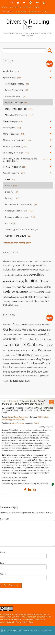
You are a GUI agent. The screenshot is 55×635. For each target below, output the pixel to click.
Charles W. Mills (42, 324)
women (16, 305)
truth (5, 305)
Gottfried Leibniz (38, 339)
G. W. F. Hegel (24, 339)
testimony (16, 420)
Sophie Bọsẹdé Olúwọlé (14, 371)
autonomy (9, 265)
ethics (39, 275)
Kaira (31, 622)
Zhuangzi (17, 380)
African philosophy (18, 261)
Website (3, 574)
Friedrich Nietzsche (37, 335)
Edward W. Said (12, 335)
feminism (33, 280)
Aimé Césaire (7, 325)
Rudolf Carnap (32, 368)
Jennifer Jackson (22, 350)
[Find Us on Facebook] (18, 2)
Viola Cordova (28, 376)
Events (27, 7)
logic (25, 291)
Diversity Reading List (27, 24)
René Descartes (20, 368)
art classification (45, 261)
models (47, 292)
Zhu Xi (27, 381)
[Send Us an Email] (12, 2)
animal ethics (31, 261)
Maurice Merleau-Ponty (11, 363)
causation (19, 265)
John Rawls (38, 350)
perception (31, 296)
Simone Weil (42, 368)
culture (47, 270)
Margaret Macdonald (10, 360)
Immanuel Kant (21, 344)
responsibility (30, 301)
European (20, 423)
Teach (36, 7)
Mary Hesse (31, 360)
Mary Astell (22, 359)
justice (47, 286)
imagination (38, 287)
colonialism (9, 269)
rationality (7, 301)
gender (22, 286)
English (36, 423)
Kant (5, 292)
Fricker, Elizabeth (10, 401)
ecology (18, 275)
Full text (51, 402)
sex (47, 301)
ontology (12, 297)
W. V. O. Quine (39, 376)
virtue (10, 305)
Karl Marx (22, 355)
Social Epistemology (21, 417)
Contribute (7, 12)
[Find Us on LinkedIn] (44, 2)
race (46, 296)
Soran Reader (35, 371)
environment (28, 275)
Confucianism (23, 270)
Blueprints (15, 7)
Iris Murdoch (9, 350)
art (37, 261)
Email (3, 563)
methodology (34, 292)
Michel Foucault (27, 363)
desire (5, 275)
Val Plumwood (16, 375)
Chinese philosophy (34, 265)
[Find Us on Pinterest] (37, 2)
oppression (20, 297)
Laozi (31, 355)
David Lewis (37, 330)
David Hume (25, 329)
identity (30, 287)
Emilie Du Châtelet (24, 335)
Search (50, 50)
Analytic (13, 423)
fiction (14, 287)
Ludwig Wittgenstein (42, 355)
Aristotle (18, 324)
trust (23, 420)
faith (39, 417)
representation (17, 301)
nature (6, 297)
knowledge (15, 291)
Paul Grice (38, 363)
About (46, 12)
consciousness (36, 269)
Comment (4, 519)
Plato (11, 367)
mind (41, 291)
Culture (10, 417)
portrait (40, 297)
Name (3, 552)
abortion (7, 261)
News (4, 7)
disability (11, 275)
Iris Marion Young (44, 345)
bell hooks (28, 324)
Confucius (10, 329)
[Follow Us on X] (30, 2)
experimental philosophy (13, 281)
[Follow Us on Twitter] (24, 2)
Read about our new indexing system (17, 243)
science (41, 301)
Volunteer (21, 12)
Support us (35, 12)
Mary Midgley (43, 359)
